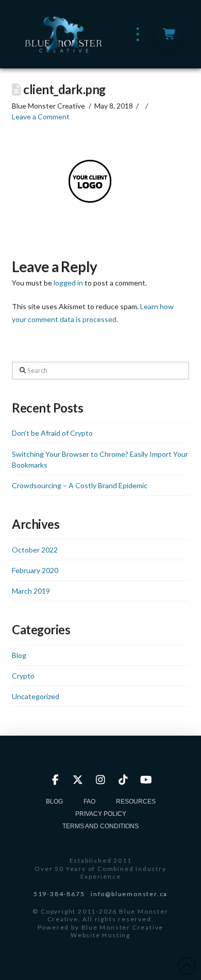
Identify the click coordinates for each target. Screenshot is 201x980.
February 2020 (35, 570)
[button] (138, 34)
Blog (19, 655)
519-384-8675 (59, 894)
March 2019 (31, 590)
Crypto (23, 675)
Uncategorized (35, 696)
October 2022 (35, 549)
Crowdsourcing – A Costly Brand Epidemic (79, 485)
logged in (68, 282)
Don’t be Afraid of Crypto (52, 433)
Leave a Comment (41, 116)
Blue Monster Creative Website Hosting (117, 931)
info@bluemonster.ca (129, 894)
